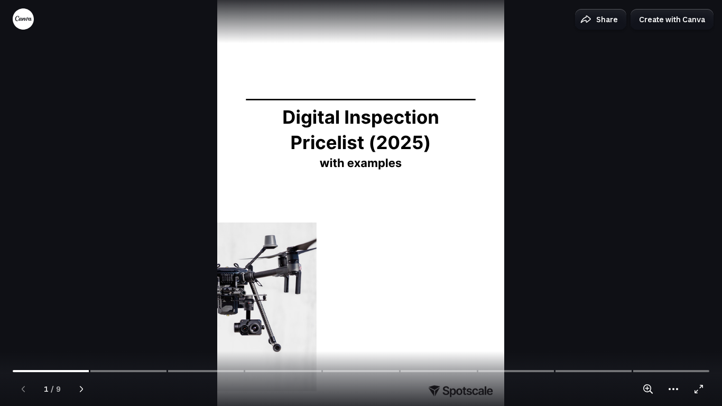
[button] (600, 19)
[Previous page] (23, 389)
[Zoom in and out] (648, 389)
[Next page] (81, 389)
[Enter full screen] (698, 389)
